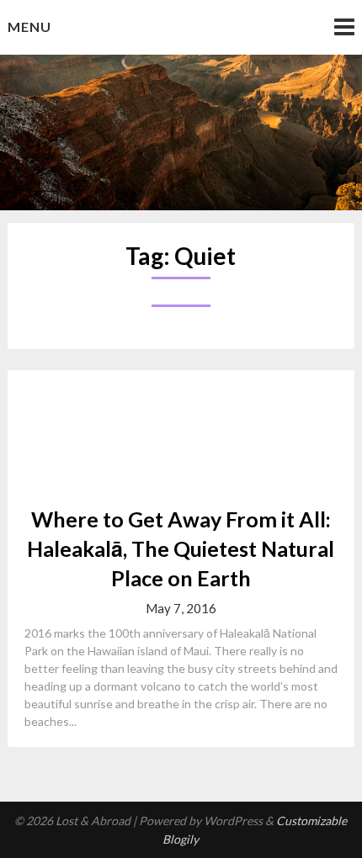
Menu (29, 26)
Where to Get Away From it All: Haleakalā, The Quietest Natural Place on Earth (180, 548)
